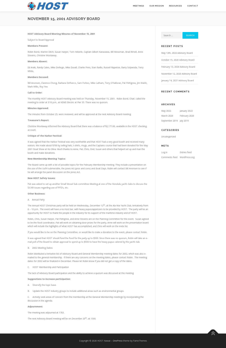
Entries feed (186, 152)
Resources (175, 6)
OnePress (118, 340)
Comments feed (169, 157)
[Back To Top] (213, 333)
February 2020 (187, 115)
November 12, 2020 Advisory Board (179, 73)
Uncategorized (168, 136)
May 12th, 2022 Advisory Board (177, 52)
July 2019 (184, 120)
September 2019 (169, 120)
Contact (192, 6)
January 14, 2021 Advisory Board (177, 80)
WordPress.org (187, 157)
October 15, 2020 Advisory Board (177, 59)
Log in (164, 152)
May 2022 (166, 110)
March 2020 (167, 115)
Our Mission (156, 6)
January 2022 (186, 110)
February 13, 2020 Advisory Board (178, 66)
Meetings (138, 6)
